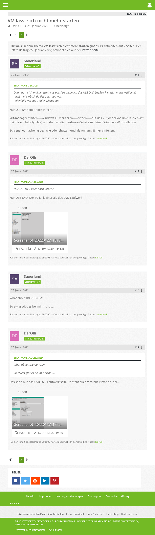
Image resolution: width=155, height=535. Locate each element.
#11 (137, 75)
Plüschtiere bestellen (52, 514)
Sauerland (101, 138)
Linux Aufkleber (95, 514)
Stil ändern (15, 503)
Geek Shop (112, 514)
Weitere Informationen (31, 530)
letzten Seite (90, 50)
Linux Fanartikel (75, 514)
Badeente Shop (129, 514)
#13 (137, 290)
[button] (5, 5)
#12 (137, 171)
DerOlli (16, 26)
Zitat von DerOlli (26, 85)
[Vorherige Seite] (11, 35)
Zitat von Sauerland (28, 182)
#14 (137, 347)
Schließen (55, 530)
